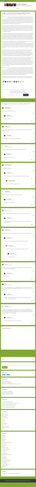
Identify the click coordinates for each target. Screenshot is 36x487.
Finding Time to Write (5, 447)
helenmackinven (7, 191)
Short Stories (4, 424)
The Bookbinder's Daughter (6, 461)
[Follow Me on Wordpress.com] (9, 374)
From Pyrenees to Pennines (6, 449)
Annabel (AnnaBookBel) (8, 164)
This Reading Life (4, 462)
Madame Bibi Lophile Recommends (7, 454)
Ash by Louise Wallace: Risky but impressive (8, 407)
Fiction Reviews (4, 416)
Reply (33, 113)
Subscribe (25, 94)
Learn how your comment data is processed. (18, 350)
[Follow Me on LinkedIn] (7, 374)
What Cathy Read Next (5, 464)
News (3, 419)
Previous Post (3, 100)
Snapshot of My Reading (5, 427)
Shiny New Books (4, 458)
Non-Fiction (3, 420)
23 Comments (24, 14)
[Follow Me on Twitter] (6, 374)
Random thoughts (13, 14)
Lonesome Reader (4, 453)
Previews (9, 14)
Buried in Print (4, 443)
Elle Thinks (3, 446)
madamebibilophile (7, 107)
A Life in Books (22, 4)
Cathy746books (10, 245)
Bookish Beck (4, 439)
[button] (34, 1)
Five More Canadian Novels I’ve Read (7, 401)
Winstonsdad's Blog (5, 465)
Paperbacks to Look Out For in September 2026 (9, 405)
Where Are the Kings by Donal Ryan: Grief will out (9, 404)
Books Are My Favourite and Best (7, 442)
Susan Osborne (9, 115)
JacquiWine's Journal (5, 450)
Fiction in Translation (5, 415)
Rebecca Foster (7, 126)
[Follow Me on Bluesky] (2, 374)
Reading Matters (4, 457)
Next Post (33, 100)
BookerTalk (3, 438)
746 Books (3, 435)
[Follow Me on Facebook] (4, 374)
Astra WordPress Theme (27, 480)
